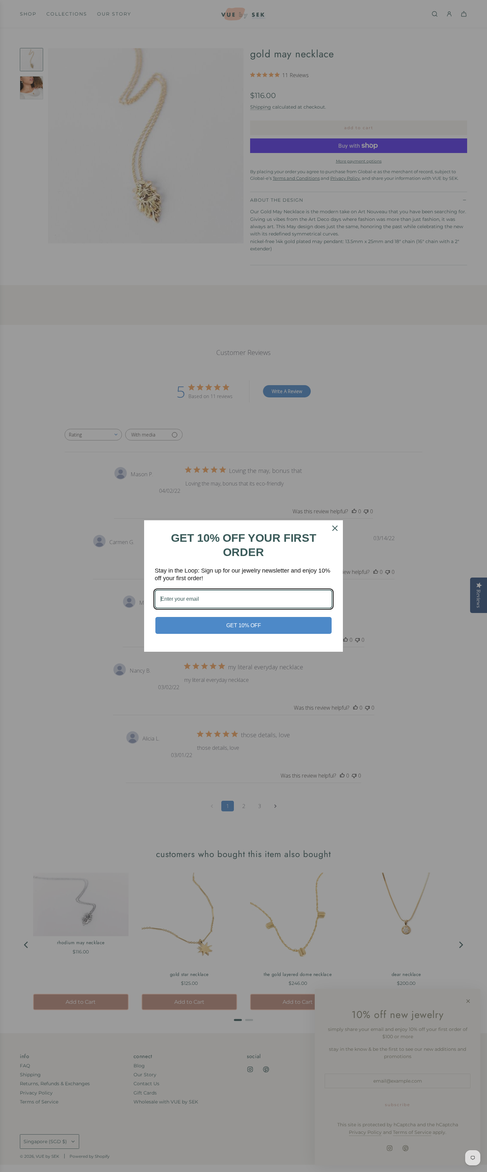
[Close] (335, 528)
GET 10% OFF (243, 625)
